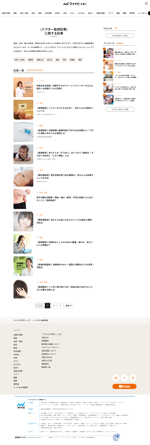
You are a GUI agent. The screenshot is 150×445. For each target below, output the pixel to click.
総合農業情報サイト (93, 415)
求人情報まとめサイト (47, 413)
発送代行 (68, 431)
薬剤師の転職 (51, 425)
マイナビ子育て (105, 415)
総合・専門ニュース (60, 413)
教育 (40, 13)
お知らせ (45, 337)
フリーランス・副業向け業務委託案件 (92, 405)
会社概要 (50, 437)
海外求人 (96, 402)
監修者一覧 (46, 367)
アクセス (57, 437)
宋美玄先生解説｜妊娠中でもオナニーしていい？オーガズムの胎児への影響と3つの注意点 (65, 87)
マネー (72, 13)
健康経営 (75, 431)
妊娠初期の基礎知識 (44, 137)
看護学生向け (64, 402)
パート (42, 405)
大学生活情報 (112, 413)
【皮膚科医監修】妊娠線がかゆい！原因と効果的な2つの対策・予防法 (65, 266)
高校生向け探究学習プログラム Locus (63, 409)
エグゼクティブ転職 (98, 423)
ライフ (110, 13)
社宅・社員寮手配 (97, 431)
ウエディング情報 (71, 415)
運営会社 (45, 363)
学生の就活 (44, 402)
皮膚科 (30, 60)
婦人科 (49, 60)
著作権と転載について (50, 344)
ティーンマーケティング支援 (98, 413)
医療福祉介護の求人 (110, 405)
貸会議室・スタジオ (85, 431)
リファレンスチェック (111, 431)
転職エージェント (86, 423)
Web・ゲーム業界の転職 (54, 423)
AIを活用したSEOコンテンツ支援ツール (51, 419)
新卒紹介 (76, 423)
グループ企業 (80, 437)
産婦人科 (40, 60)
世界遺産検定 (82, 415)
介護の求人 (112, 425)
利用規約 (45, 340)
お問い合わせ (47, 357)
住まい (90, 13)
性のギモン (41, 92)
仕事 (64, 13)
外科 (64, 60)
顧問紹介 (43, 425)
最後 (68, 305)
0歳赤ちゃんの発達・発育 (46, 159)
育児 (33, 13)
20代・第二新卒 (67, 423)
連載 (118, 13)
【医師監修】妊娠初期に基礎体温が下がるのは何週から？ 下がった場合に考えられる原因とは (65, 132)
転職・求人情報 (87, 402)
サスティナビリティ (66, 437)
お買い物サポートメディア (91, 417)
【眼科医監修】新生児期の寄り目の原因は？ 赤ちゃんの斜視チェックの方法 (65, 176)
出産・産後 (24, 13)
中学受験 (48, 13)
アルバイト (121, 402)
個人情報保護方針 (90, 437)
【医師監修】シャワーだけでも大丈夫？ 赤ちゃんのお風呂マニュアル (65, 109)
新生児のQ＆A (42, 181)
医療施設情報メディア (76, 417)
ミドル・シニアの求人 (53, 405)
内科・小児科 (19, 60)
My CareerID (64, 417)
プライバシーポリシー (50, 347)
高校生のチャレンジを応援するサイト (78, 413)
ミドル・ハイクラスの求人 (108, 402)
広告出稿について (49, 350)
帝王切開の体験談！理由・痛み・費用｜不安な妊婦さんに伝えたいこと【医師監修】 (65, 199)
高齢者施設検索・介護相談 (71, 419)
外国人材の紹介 (58, 428)
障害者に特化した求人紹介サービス (70, 405)
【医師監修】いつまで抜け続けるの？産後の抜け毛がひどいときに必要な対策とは (65, 288)
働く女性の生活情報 (46, 415)
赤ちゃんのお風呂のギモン (47, 114)
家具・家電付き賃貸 (106, 417)
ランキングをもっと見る (120, 109)
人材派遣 (43, 423)
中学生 (57, 13)
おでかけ (81, 13)
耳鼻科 (72, 60)
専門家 (132, 13)
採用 (74, 437)
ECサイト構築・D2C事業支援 (120, 415)
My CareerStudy (54, 417)
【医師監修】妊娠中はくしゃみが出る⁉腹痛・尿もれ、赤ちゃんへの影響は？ (65, 243)
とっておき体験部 (21, 387)
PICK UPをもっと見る (120, 35)
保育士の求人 (94, 425)
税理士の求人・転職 (120, 423)
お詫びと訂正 (47, 360)
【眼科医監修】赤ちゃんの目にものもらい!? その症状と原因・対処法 (65, 221)
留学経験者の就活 (54, 402)
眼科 (80, 60)
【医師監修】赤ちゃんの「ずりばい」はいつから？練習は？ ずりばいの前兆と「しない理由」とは (65, 154)
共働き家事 (100, 13)
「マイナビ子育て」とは (51, 334)
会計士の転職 (109, 423)
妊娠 (15, 13)
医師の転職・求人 (83, 425)
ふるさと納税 (44, 417)
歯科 (57, 60)
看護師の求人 (60, 425)
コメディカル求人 (71, 425)
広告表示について (49, 354)
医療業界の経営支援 (46, 428)
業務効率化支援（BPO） (56, 431)
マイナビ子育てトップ (22, 320)
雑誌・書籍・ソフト (59, 415)
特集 (124, 13)
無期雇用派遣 (103, 425)
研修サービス (44, 431)
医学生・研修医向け (75, 402)
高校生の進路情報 (45, 409)
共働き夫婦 (6, 13)
